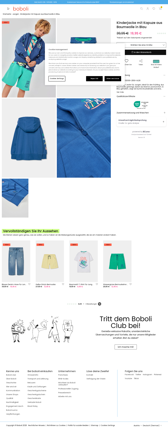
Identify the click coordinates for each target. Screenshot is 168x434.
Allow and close (113, 79)
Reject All (94, 79)
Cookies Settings (57, 79)
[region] (85, 64)
